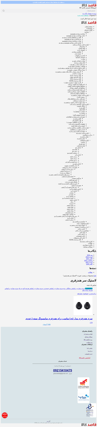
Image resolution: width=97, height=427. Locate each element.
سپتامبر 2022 (88, 260)
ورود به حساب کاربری (89, 13)
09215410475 (62, 370)
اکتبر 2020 (89, 264)
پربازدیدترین (88, 288)
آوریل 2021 (89, 262)
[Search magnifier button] (3, 11)
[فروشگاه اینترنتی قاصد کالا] (89, 6)
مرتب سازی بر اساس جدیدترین (53, 288)
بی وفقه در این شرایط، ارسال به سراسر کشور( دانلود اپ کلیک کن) (48, 2)
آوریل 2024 (89, 257)
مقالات (90, 272)
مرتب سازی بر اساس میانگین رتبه (74, 288)
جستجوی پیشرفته (82, 293)
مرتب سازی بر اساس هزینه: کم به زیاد (31, 288)
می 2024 (89, 255)
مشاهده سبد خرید (83, 15)
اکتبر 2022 (89, 258)
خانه (95, 275)
